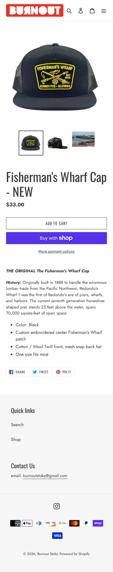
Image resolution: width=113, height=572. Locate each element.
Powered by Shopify (75, 553)
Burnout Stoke (47, 553)
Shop (16, 439)
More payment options (56, 251)
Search (17, 424)
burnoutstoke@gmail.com (45, 476)
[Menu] (103, 10)
